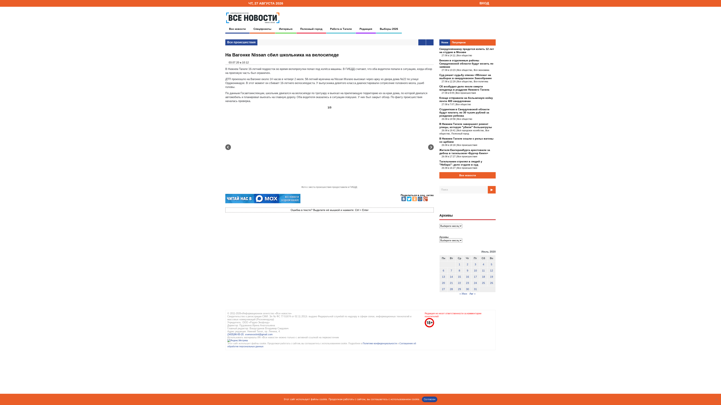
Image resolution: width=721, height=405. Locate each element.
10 (475, 270)
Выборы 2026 (389, 28)
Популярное (459, 42)
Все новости (237, 28)
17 (475, 276)
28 (451, 289)
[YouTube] (239, 3)
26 (491, 282)
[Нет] (716, 399)
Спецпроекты (262, 28)
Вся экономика (481, 70)
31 (475, 289)
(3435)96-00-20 (235, 334)
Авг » (472, 293)
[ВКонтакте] (403, 199)
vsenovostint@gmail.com (259, 334)
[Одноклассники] (414, 199)
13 (443, 276)
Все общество (464, 55)
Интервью (286, 28)
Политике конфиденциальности (380, 343)
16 (467, 276)
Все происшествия (241, 42)
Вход (484, 3)
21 (451, 282)
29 (459, 289)
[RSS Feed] (233, 3)
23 (467, 282)
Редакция (366, 28)
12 (491, 270)
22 (459, 282)
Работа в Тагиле (341, 28)
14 (451, 276)
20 (443, 282)
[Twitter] (409, 199)
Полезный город (311, 28)
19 (491, 276)
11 (483, 270)
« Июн (463, 293)
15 (459, 276)
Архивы (444, 237)
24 (475, 282)
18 (483, 276)
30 (467, 289)
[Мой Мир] (420, 199)
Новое (444, 42)
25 (483, 282)
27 (443, 289)
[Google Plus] (425, 199)
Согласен (429, 399)
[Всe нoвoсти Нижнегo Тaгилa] (252, 24)
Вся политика (481, 81)
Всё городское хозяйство (470, 130)
